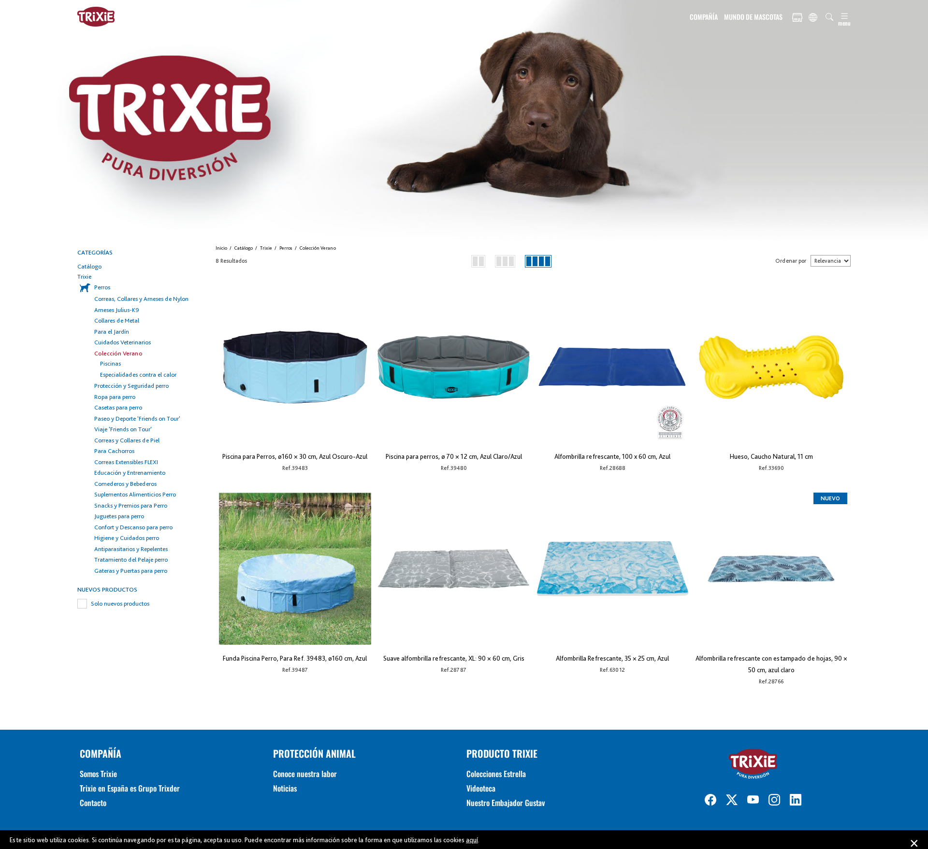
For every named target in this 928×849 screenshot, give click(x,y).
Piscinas (110, 363)
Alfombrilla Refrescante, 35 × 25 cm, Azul (612, 658)
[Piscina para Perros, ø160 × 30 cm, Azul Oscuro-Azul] (295, 367)
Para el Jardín (111, 331)
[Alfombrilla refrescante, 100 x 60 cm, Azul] (612, 367)
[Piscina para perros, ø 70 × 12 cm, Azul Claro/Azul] (453, 367)
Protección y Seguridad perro (131, 385)
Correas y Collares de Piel (127, 440)
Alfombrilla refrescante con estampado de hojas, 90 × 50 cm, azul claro (771, 664)
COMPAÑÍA (704, 17)
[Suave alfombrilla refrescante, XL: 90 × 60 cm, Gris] (453, 569)
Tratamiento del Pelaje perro (131, 559)
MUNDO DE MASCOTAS (753, 17)
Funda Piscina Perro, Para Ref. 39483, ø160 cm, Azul (295, 658)
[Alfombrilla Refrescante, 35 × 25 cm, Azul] (612, 569)
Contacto (93, 802)
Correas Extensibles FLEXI (126, 462)
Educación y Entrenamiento (129, 472)
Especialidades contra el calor (138, 374)
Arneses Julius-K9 (116, 309)
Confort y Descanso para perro (133, 527)
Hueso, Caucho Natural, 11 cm (771, 456)
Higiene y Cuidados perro (126, 537)
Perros (102, 287)
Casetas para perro (118, 407)
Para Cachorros (114, 450)
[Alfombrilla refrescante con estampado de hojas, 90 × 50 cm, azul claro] (771, 569)
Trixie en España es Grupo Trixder (130, 788)
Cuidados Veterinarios (122, 342)
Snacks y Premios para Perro (130, 505)
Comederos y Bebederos (125, 483)
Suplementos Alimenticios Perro (135, 494)
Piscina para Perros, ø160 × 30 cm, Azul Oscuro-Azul (294, 456)
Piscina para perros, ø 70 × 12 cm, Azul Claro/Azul (454, 456)
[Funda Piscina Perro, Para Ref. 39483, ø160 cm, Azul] (295, 569)
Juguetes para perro (119, 516)
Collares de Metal (116, 320)
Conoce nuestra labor (305, 773)
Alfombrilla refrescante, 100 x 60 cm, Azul (612, 456)
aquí (472, 840)
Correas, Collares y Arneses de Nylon (141, 298)
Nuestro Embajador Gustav (505, 802)
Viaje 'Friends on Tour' (123, 429)
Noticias (285, 788)
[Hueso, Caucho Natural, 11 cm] (771, 367)
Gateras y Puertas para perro (130, 570)
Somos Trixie (98, 773)
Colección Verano (118, 353)
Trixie (84, 276)
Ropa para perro (114, 396)
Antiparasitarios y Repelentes (131, 548)
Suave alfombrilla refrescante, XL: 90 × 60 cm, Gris (453, 658)
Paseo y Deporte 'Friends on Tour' (137, 418)
